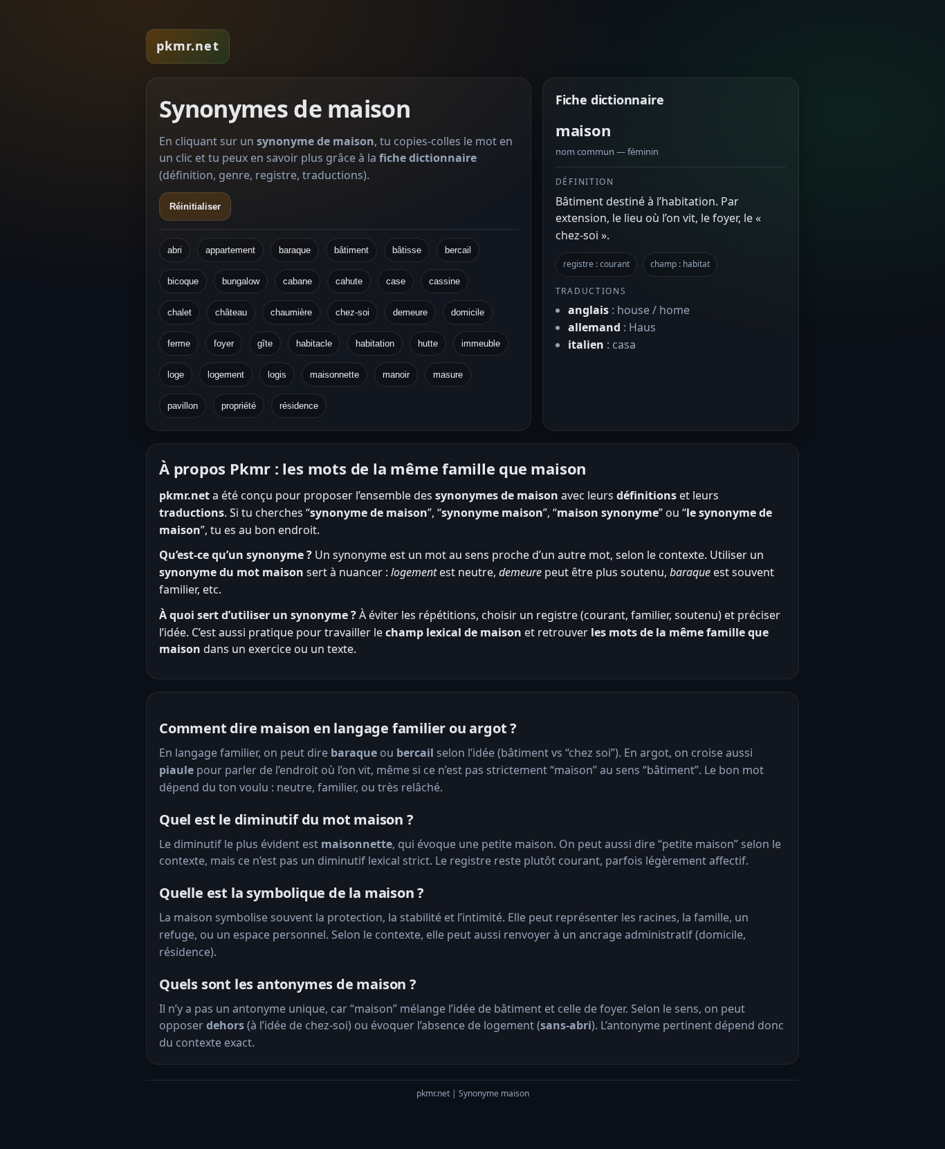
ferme (178, 343)
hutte (428, 343)
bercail (458, 250)
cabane (297, 281)
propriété (238, 406)
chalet (179, 312)
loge (175, 374)
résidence (298, 406)
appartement (230, 250)
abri (174, 250)
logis (277, 374)
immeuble (480, 343)
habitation (375, 343)
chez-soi (352, 312)
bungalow (240, 281)
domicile (467, 312)
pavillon (182, 406)
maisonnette (334, 374)
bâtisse (406, 250)
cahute (349, 281)
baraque (295, 250)
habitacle (314, 343)
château (231, 312)
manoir (396, 374)
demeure (410, 312)
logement (226, 374)
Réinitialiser (195, 206)
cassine (444, 281)
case (395, 281)
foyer (224, 343)
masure (448, 374)
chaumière (291, 312)
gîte (265, 343)
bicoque (183, 281)
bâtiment (351, 250)
